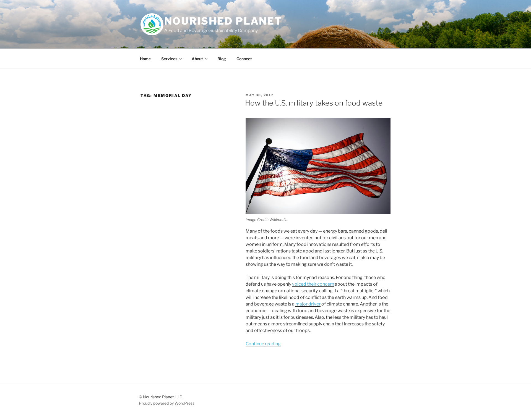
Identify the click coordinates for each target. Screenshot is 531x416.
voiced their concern (313, 284)
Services (169, 58)
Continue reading (263, 343)
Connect (244, 58)
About (197, 58)
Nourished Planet (223, 21)
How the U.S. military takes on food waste (313, 103)
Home (145, 58)
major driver (308, 304)
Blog (221, 58)
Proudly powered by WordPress (166, 403)
